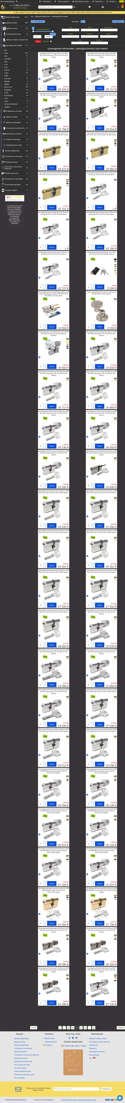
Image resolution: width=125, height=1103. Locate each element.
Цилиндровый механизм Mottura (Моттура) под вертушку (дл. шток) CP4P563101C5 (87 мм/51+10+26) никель (54, 294)
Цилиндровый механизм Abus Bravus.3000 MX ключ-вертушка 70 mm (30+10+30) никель (53, 691)
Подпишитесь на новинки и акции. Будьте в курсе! (38, 1089)
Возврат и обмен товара (97, 1038)
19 (73, 1028)
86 (94, 1028)
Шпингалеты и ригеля (14, 134)
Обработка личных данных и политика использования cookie (78, 1100)
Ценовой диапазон (43, 29)
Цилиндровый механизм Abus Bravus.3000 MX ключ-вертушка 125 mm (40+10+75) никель (101, 612)
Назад (33, 1027)
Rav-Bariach (8, 95)
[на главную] (3, 7)
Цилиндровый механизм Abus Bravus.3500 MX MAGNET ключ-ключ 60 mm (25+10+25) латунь (101, 890)
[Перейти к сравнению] (103, 7)
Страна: (70, 33)
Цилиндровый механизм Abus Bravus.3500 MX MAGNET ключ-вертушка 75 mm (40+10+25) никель (101, 850)
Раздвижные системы (14, 111)
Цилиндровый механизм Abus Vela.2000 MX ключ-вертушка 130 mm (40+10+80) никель (53, 55)
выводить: (75, 21)
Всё (5, 50)
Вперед (121, 1027)
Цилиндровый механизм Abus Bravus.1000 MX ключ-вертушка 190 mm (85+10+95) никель (101, 413)
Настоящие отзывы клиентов (99, 1042)
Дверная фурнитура (12, 17)
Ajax (5, 56)
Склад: (70, 27)
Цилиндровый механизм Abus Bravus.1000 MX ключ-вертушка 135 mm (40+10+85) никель (53, 373)
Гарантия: (90, 33)
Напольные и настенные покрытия (13, 167)
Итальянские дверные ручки (24, 1074)
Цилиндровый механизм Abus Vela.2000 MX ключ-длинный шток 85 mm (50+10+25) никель (101, 95)
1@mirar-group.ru (21, 8)
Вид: (80, 40)
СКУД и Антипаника (13, 139)
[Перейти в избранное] (90, 7)
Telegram (49, 1045)
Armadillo (7, 59)
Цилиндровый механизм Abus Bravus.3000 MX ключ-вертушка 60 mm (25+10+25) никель (101, 651)
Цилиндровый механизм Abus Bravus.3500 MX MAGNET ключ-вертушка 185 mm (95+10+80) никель (53, 850)
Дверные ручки (11, 23)
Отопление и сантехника (14, 156)
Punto (6, 93)
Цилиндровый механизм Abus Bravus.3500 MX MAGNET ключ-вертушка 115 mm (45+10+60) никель (53, 811)
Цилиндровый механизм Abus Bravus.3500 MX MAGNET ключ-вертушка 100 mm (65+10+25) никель (53, 771)
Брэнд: (90, 27)
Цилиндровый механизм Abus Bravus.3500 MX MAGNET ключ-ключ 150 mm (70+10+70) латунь (53, 890)
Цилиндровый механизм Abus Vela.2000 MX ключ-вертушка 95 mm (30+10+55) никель (53, 95)
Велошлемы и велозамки (14, 179)
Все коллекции (19, 1078)
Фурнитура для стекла (14, 145)
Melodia (7, 81)
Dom (6, 67)
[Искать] (74, 7)
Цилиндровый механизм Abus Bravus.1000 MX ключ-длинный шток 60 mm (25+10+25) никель (101, 453)
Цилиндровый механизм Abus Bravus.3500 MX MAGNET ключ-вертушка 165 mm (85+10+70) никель (101, 811)
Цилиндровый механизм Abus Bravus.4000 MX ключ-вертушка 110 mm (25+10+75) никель (53, 930)
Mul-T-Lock (8, 87)
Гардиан (7, 107)
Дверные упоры (12, 117)
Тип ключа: (99, 40)
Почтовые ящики (11, 190)
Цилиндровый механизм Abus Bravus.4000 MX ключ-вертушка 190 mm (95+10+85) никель (53, 970)
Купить (51, 88)
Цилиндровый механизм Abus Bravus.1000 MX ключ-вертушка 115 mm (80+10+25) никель (101, 333)
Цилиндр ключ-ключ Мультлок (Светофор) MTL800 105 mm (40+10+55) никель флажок (53, 333)
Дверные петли (11, 28)
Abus (6, 53)
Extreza (6, 70)
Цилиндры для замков (14, 45)
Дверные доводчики (13, 122)
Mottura (6, 84)
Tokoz (6, 101)
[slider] (33, 31)
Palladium (7, 90)
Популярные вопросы (97, 1051)
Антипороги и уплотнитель (15, 128)
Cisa (5, 64)
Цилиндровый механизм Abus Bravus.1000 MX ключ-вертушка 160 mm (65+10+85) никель (53, 413)
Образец (46, 41)
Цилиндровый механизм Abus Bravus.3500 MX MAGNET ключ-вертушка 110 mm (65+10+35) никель (101, 771)
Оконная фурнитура (12, 151)
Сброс (38, 41)
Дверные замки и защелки (15, 40)
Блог (90, 1058)
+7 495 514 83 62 (49, 1038)
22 (85, 1028)
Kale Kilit (7, 78)
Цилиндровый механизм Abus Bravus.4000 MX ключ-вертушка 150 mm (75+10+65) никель (101, 930)
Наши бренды (94, 1055)
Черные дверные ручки (22, 1071)
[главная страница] (32, 16)
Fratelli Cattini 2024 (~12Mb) (75, 1046)
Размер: (108, 33)
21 (81, 1028)
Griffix (6, 76)
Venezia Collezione (11, 104)
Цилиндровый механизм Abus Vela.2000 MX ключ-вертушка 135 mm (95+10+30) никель (101, 55)
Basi (5, 61)
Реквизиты (93, 1048)
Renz (6, 98)
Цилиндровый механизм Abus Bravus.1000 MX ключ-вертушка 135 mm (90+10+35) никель (101, 373)
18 (68, 1028)
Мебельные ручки (11, 162)
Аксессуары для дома (12, 184)
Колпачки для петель (13, 34)
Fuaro (6, 73)
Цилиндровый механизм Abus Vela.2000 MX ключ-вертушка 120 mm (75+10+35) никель (101, 970)
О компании (93, 1045)
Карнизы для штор (11, 173)
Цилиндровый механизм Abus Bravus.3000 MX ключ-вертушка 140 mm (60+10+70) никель (53, 651)
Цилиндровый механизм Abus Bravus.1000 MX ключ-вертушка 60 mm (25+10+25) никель (53, 453)
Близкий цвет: (109, 27)
